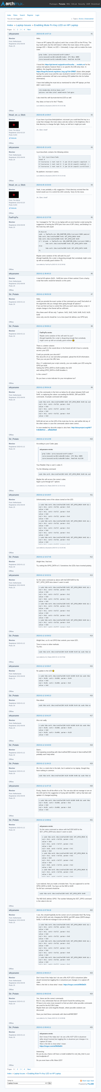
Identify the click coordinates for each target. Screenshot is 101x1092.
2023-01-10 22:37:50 (43, 217)
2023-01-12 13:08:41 (43, 820)
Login (37, 15)
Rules (15, 15)
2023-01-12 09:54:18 (43, 387)
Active (81, 19)
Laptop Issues (23, 25)
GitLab (74, 4)
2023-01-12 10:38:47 (43, 666)
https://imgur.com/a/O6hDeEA (74, 985)
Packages (54, 4)
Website (14, 138)
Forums (62, 4)
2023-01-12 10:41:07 (43, 716)
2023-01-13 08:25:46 (43, 994)
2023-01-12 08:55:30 (43, 294)
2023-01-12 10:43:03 (43, 745)
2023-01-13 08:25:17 (43, 973)
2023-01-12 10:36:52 (43, 636)
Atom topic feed (88, 1081)
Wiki (68, 4)
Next (29, 30)
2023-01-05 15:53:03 (43, 185)
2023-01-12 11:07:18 (43, 786)
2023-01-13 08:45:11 (43, 1027)
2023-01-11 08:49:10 (43, 274)
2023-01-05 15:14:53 (43, 147)
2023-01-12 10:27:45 (43, 557)
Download (95, 4)
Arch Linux (12, 3)
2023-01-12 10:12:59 (43, 439)
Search (22, 15)
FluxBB (91, 1084)
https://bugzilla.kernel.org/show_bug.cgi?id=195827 (56, 71)
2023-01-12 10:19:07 (43, 495)
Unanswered (89, 19)
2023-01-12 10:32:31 (43, 575)
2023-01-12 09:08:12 (43, 326)
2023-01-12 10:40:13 (43, 695)
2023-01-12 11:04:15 (43, 763)
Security (81, 4)
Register (30, 15)
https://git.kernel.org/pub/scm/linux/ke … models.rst (65, 64)
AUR (88, 4)
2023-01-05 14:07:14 (43, 34)
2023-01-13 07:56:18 (43, 910)
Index (9, 15)
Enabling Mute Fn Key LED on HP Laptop (56, 25)
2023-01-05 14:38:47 (43, 115)
